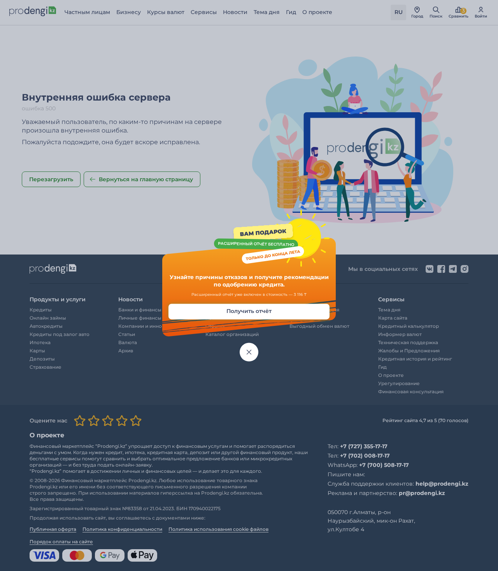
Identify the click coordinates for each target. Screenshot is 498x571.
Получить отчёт (249, 311)
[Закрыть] (249, 352)
